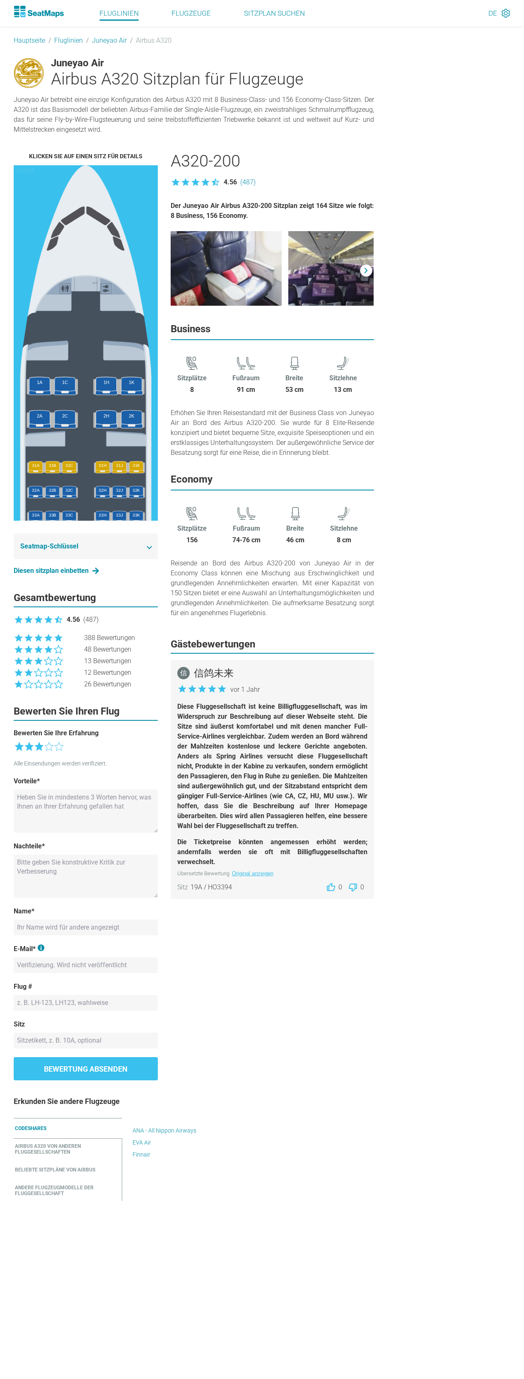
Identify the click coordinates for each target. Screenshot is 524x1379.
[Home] (39, 11)
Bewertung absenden (86, 1069)
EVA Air (142, 1142)
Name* (24, 911)
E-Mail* (25, 949)
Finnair (141, 1154)
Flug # (23, 986)
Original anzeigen (252, 873)
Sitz (19, 1024)
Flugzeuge (191, 13)
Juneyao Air (109, 40)
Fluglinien (119, 13)
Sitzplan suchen (274, 13)
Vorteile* (27, 781)
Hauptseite (29, 40)
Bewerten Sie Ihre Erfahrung (56, 733)
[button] (213, 182)
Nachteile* (29, 846)
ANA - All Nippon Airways (164, 1130)
